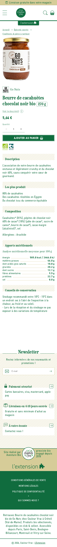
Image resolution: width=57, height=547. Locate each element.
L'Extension (40, 542)
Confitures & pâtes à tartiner (16, 34)
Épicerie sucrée (21, 30)
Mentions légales (28, 485)
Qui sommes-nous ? (28, 500)
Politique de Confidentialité (28, 491)
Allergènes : (9, 235)
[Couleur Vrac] (21, 13)
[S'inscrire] (48, 371)
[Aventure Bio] (28, 453)
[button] (5, 12)
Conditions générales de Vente (28, 480)
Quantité (6, 124)
